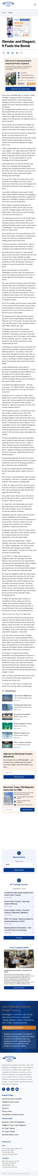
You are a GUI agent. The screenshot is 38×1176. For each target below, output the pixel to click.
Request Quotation (19, 987)
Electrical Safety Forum (10, 1135)
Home (4, 12)
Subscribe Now (19, 777)
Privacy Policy (7, 1111)
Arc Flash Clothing (8, 1131)
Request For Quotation (15, 1028)
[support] (17, 53)
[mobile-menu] (35, 4)
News (10, 12)
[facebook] (3, 53)
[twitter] (8, 53)
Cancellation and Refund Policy (13, 1115)
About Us (5, 1108)
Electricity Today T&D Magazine (13, 1122)
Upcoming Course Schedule (12, 1099)
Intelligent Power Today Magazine (14, 1125)
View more (17, 700)
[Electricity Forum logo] (8, 4)
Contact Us (6, 1105)
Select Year (19, 861)
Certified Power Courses (10, 1102)
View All (19, 938)
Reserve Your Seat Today (20, 89)
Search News (19, 870)
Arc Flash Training (8, 1128)
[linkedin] (12, 53)
